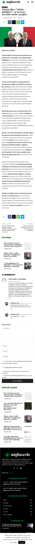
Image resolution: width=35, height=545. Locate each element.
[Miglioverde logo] (17, 454)
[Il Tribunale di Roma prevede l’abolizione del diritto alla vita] (30, 526)
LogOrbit (10, 473)
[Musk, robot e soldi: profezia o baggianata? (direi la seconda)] (27, 255)
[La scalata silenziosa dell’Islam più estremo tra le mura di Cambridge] (28, 439)
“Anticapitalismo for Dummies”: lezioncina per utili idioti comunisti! (13, 264)
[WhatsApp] (18, 22)
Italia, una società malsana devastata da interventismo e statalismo (27, 228)
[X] (14, 22)
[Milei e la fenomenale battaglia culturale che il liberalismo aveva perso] (28, 429)
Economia (4, 7)
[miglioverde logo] (11, 2)
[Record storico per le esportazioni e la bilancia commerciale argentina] (27, 245)
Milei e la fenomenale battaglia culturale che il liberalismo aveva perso (13, 428)
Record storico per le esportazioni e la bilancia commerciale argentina (13, 244)
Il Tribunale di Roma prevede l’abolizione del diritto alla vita (12, 525)
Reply (9, 298)
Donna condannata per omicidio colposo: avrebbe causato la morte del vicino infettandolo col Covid (9, 229)
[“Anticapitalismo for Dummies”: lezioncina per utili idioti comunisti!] (27, 266)
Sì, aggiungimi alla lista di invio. (12, 367)
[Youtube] (21, 468)
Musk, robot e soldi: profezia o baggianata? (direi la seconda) (12, 254)
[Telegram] (22, 22)
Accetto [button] (21, 542)
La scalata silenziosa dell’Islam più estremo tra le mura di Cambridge (13, 438)
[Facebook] (9, 22)
